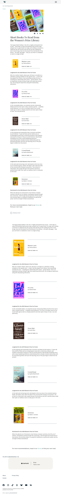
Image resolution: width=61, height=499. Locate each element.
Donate (4, 478)
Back (4, 9)
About (4, 475)
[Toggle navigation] (55, 1)
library (38, 205)
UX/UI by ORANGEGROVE (11, 493)
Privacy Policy (15, 475)
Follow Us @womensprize (10, 456)
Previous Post (16, 212)
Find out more (26, 66)
